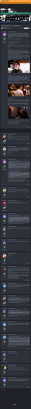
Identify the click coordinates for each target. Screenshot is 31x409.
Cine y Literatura (9, 18)
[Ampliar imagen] (19, 66)
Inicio (2, 21)
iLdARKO (17, 161)
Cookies (18, 406)
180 (4, 374)
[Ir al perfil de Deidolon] (2, 28)
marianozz (4, 146)
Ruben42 (4, 200)
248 (4, 223)
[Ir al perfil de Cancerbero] (4, 286)
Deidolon (5, 27)
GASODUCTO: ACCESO (15, 13)
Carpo (4, 253)
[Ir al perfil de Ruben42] (4, 203)
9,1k (4, 41)
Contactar (15, 406)
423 (4, 387)
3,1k (4, 197)
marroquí (4, 213)
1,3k (4, 143)
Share (22, 28)
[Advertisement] (14, 6)
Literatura (8, 21)
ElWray (4, 266)
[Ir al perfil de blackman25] (4, 380)
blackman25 (4, 377)
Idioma (12, 406)
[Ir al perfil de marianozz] (4, 149)
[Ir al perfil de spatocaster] (4, 242)
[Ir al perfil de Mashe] (4, 229)
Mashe (4, 226)
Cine (11, 21)
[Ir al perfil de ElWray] (4, 269)
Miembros (5, 21)
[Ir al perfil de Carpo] (4, 256)
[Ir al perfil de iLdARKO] (4, 136)
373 (4, 249)
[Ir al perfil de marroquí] (4, 216)
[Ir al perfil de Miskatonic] (4, 367)
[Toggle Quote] (9, 161)
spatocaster (4, 308)
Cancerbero (4, 283)
